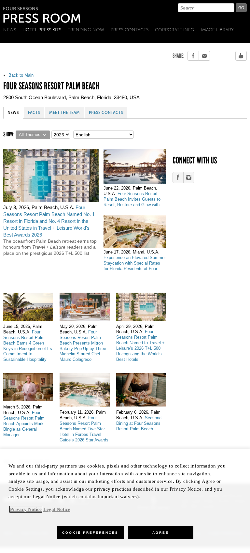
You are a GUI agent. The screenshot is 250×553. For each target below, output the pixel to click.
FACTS (34, 112)
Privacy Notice (26, 509)
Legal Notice (56, 509)
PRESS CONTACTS (106, 112)
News (9, 30)
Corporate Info (174, 30)
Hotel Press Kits (41, 30)
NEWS (13, 112)
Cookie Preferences (90, 532)
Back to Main (20, 75)
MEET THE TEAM (64, 112)
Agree (160, 532)
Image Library (217, 30)
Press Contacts (129, 30)
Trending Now (86, 30)
